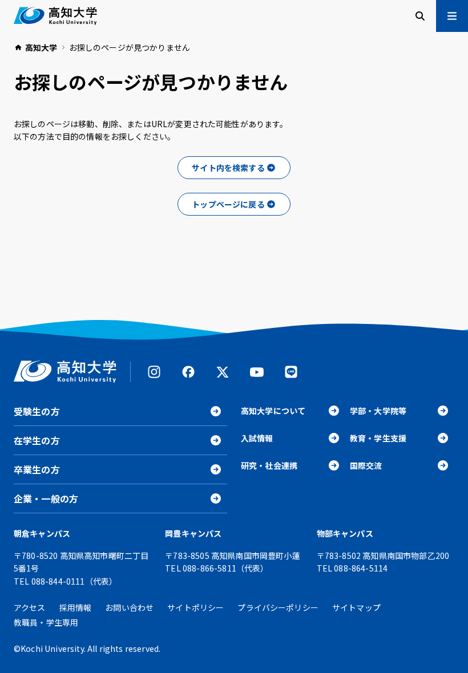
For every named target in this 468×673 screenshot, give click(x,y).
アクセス (30, 607)
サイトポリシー (195, 607)
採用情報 (75, 607)
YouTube (257, 372)
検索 (420, 16)
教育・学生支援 (378, 438)
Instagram (154, 372)
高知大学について (273, 410)
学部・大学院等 (378, 410)
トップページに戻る (228, 204)
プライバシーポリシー (277, 607)
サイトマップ (356, 607)
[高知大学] (55, 16)
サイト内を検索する (228, 167)
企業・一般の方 (46, 498)
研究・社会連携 (269, 465)
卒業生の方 (37, 469)
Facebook (188, 372)
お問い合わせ (129, 607)
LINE (291, 372)
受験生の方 (37, 411)
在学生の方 (37, 440)
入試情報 (257, 438)
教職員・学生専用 (46, 622)
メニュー (452, 16)
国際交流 (366, 465)
